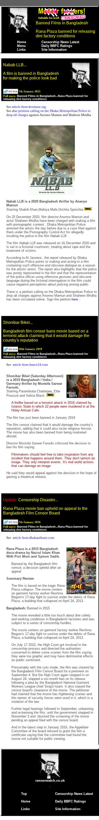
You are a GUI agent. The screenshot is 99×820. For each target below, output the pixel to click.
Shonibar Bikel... (18, 322)
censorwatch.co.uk (50, 780)
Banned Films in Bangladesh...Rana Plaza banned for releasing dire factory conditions (45, 97)
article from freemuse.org (29, 107)
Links (21, 50)
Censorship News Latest (60, 42)
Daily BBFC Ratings (56, 46)
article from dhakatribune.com (33, 538)
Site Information (54, 50)
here (75, 299)
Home (21, 42)
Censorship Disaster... (38, 500)
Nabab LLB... (15, 65)
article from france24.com (30, 364)
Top (24, 794)
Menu (21, 46)
